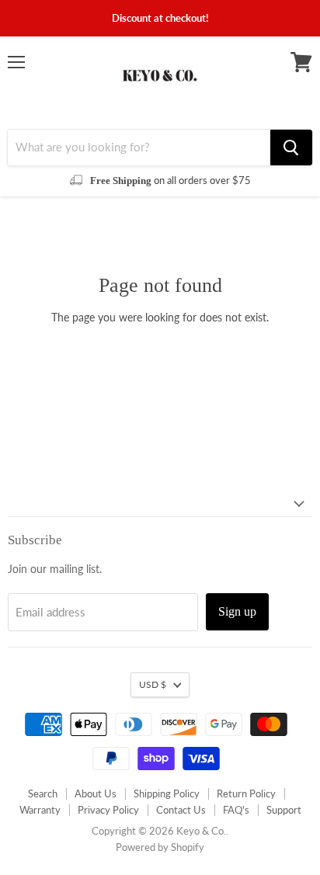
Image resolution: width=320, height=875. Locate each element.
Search (42, 793)
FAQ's (236, 810)
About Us (96, 793)
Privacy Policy (108, 810)
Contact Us (181, 810)
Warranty (40, 810)
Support (283, 810)
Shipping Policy (167, 793)
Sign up (237, 611)
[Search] (291, 147)
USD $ (152, 684)
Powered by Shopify (160, 847)
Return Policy (246, 793)
